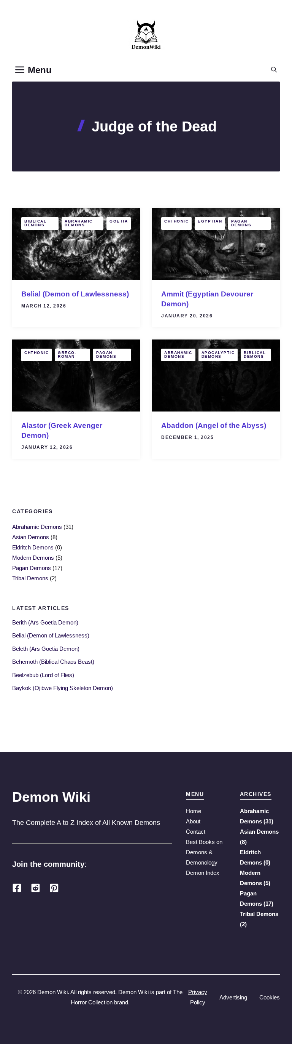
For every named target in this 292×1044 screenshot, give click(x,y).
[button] (274, 70)
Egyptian (210, 221)
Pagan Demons (241, 223)
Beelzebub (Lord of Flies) (43, 675)
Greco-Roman (67, 355)
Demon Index (202, 872)
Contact (195, 831)
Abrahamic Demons (79, 223)
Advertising (233, 997)
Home (193, 811)
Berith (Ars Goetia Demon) (45, 622)
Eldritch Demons (33, 547)
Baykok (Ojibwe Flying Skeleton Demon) (62, 688)
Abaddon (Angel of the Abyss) (213, 425)
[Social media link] (17, 888)
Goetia (119, 221)
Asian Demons (30, 537)
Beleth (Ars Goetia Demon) (45, 648)
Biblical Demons (35, 223)
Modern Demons (33, 557)
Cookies (269, 997)
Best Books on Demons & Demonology (204, 852)
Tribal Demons (30, 578)
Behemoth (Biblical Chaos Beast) (53, 661)
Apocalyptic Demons (218, 355)
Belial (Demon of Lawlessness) (75, 294)
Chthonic (176, 221)
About (193, 821)
